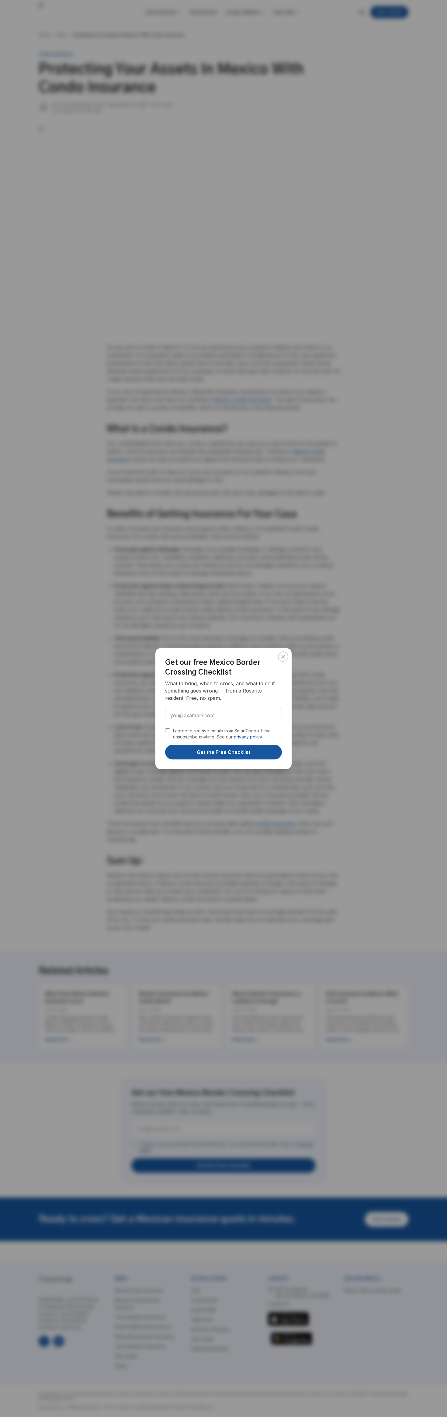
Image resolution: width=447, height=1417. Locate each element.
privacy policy (248, 736)
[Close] (283, 657)
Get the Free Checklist (223, 752)
